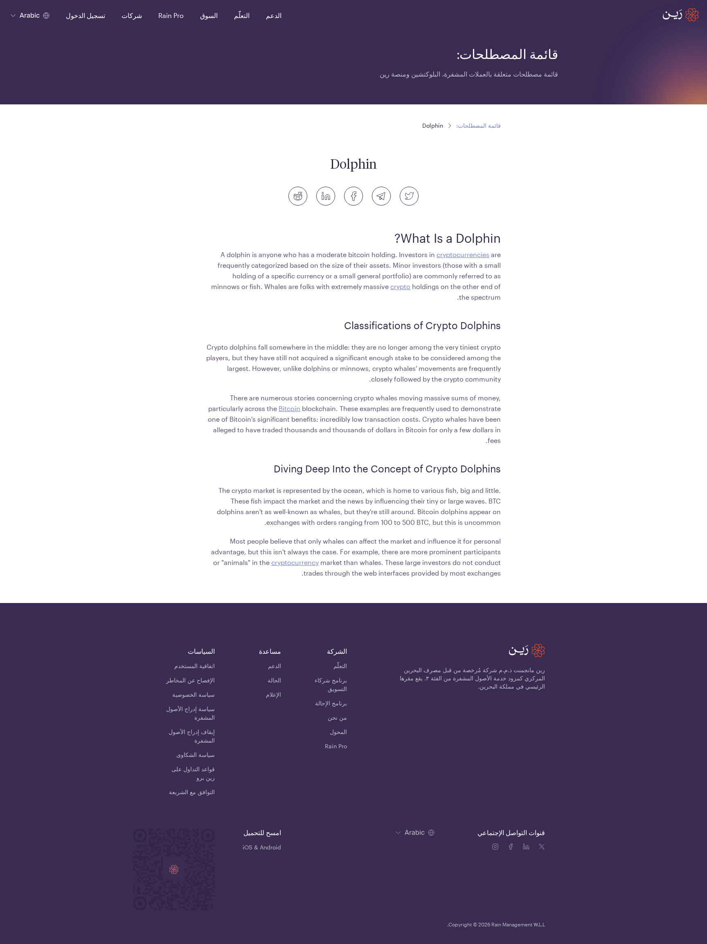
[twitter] (409, 196)
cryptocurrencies (463, 254)
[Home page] (681, 14)
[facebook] (353, 196)
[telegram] (381, 196)
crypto (400, 286)
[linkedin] (325, 196)
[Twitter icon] (541, 847)
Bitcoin (289, 408)
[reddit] (298, 196)
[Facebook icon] (512, 847)
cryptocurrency (295, 562)
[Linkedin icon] (528, 847)
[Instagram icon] (497, 847)
